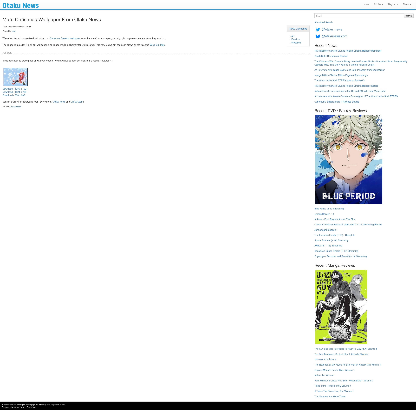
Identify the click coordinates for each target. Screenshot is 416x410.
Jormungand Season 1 (326, 229)
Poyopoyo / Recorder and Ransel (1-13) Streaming (340, 256)
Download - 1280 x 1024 (15, 88)
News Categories (298, 28)
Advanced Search (323, 22)
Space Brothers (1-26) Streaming (331, 240)
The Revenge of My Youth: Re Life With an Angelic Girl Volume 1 (347, 364)
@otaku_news (332, 29)
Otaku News (59, 101)
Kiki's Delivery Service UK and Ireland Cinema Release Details (346, 85)
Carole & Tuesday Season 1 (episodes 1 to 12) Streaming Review (348, 224)
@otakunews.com (334, 36)
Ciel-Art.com (77, 101)
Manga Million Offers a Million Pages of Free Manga (341, 75)
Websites (296, 42)
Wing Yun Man (157, 44)
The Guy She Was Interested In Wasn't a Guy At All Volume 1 (345, 348)
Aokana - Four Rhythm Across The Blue (334, 219)
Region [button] (392, 4)
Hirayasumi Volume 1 (325, 359)
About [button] (406, 4)
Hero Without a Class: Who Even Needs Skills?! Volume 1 (343, 380)
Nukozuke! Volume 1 (325, 375)
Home (366, 4)
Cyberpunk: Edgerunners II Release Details (336, 101)
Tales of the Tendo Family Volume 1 (332, 385)
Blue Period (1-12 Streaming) (329, 208)
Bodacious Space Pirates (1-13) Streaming (336, 250)
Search (408, 15)
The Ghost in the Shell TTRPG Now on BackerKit (339, 80)
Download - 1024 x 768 (14, 91)
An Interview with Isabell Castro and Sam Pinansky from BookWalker (349, 69)
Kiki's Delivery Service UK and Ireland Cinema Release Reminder (347, 50)
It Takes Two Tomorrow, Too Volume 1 (334, 391)
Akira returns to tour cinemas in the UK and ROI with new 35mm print (349, 91)
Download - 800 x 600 (13, 95)
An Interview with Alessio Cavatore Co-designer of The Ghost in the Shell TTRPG (356, 96)
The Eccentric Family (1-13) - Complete (334, 235)
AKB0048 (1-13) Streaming (328, 245)
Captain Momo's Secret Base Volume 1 (334, 370)
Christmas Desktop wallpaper (65, 38)
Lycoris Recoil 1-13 (324, 213)
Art (292, 36)
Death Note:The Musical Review (330, 56)
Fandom (295, 39)
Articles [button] (378, 4)
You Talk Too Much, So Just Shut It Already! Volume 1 (342, 354)
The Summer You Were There (329, 396)
